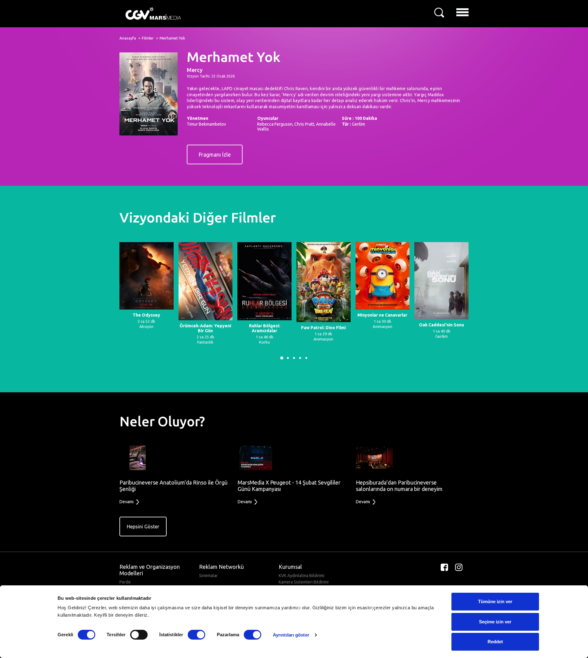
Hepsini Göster (143, 526)
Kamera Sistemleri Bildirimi (304, 582)
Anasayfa (127, 38)
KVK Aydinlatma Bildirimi (301, 575)
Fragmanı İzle (214, 154)
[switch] (139, 635)
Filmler (148, 38)
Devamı (126, 501)
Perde (125, 582)
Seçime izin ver (495, 621)
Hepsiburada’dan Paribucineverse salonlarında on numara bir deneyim (399, 485)
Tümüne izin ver (495, 601)
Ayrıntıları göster (291, 634)
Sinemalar (208, 575)
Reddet (495, 641)
